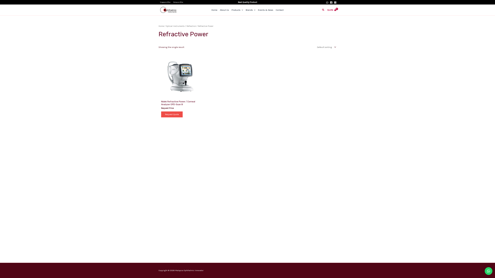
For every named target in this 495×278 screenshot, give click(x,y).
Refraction (191, 26)
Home (161, 26)
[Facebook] (331, 2)
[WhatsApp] (327, 2)
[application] (241, 10)
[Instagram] (335, 2)
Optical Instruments (175, 26)
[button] (323, 10)
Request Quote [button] (172, 114)
